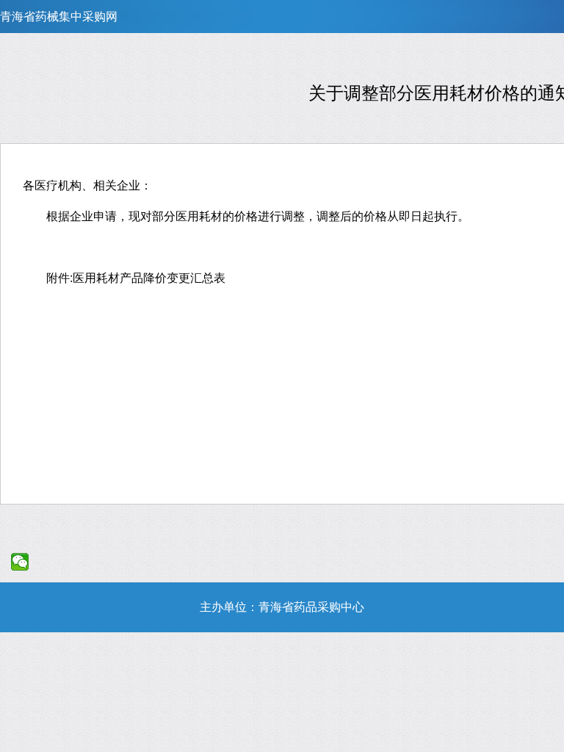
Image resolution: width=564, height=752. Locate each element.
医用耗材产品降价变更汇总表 (149, 277)
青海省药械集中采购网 (59, 16)
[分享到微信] (20, 562)
